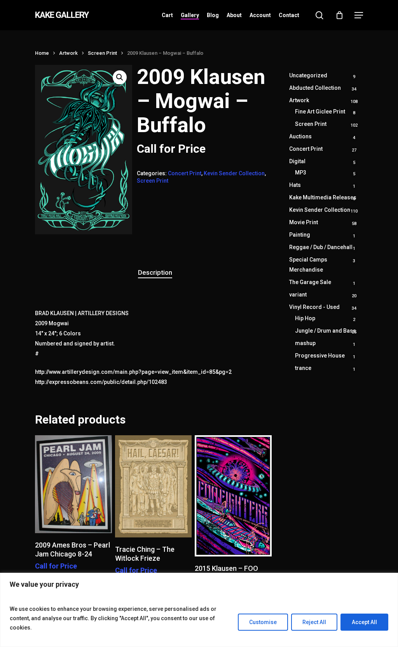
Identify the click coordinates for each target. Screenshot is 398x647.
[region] (199, 610)
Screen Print (102, 53)
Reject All (314, 622)
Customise (263, 622)
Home (42, 53)
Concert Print (184, 173)
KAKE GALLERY (62, 15)
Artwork (68, 53)
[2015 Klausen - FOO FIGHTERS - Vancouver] (233, 495)
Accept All (364, 622)
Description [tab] (155, 272)
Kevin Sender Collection (234, 173)
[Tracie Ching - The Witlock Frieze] (153, 486)
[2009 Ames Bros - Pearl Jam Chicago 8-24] (73, 484)
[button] (358, 15)
